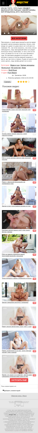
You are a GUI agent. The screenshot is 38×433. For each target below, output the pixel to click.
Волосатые (5, 68)
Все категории (19, 38)
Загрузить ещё (19, 380)
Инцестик (12, 414)
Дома (24, 68)
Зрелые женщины (27, 65)
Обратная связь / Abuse (19, 396)
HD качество (16, 68)
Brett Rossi (13, 70)
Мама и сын (15, 65)
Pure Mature (12, 73)
